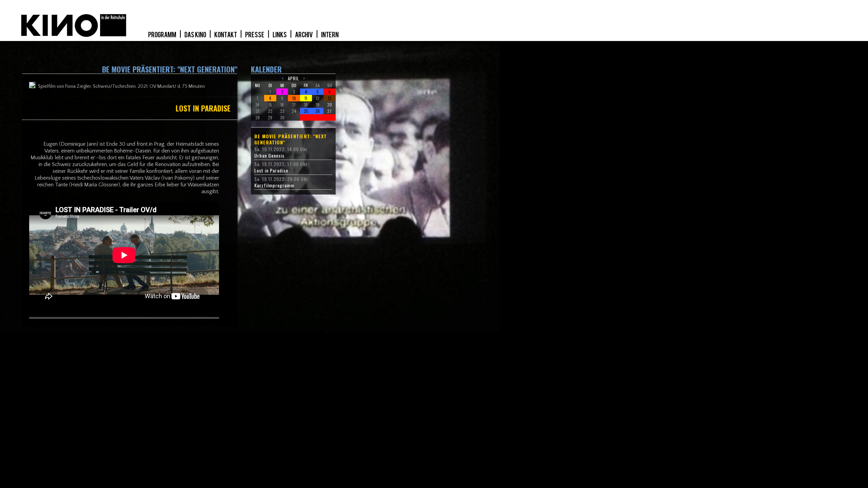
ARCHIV (304, 35)
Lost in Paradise (271, 170)
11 (305, 98)
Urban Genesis (269, 155)
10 (294, 98)
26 (317, 111)
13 (329, 98)
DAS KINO (195, 35)
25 (306, 111)
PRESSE (255, 35)
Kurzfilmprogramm (274, 185)
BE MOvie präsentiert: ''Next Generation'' (290, 139)
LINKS (280, 35)
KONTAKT (226, 35)
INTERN (330, 35)
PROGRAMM (162, 35)
